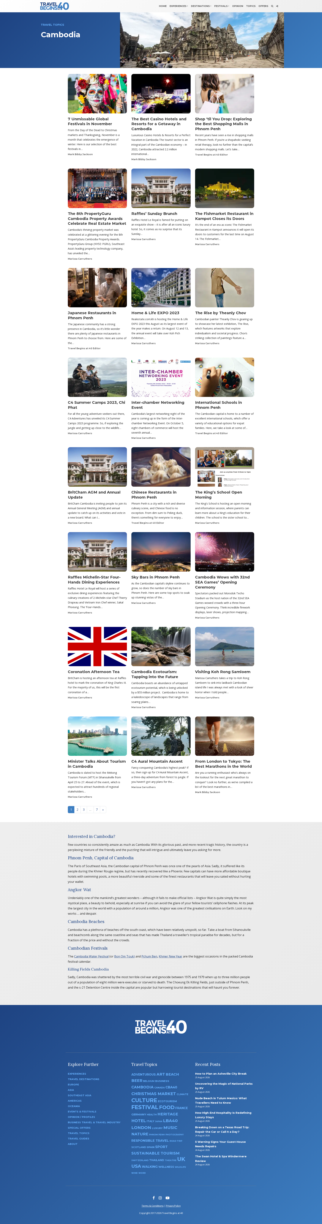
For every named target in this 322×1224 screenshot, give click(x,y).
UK (181, 1159)
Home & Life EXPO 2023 (155, 313)
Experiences (178, 6)
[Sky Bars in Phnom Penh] (160, 553)
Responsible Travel (150, 1140)
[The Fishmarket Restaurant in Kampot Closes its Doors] (224, 189)
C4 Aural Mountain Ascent (157, 761)
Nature (139, 1134)
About (73, 1144)
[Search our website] (272, 6)
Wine (134, 1173)
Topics (250, 6)
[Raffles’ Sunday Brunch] (160, 189)
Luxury (157, 1128)
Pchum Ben (149, 956)
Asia (71, 1090)
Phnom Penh (157, 1134)
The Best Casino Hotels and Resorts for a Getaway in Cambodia (158, 124)
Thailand (156, 1160)
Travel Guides (78, 1138)
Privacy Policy (173, 1205)
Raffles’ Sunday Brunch (154, 213)
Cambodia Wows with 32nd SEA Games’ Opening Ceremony (222, 582)
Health (152, 1114)
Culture (144, 1100)
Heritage (167, 1114)
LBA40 (170, 1120)
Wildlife (180, 1167)
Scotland (138, 1147)
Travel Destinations (83, 1079)
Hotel (138, 1120)
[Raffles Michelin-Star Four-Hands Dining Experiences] (97, 553)
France (181, 1108)
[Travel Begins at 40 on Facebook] (154, 1197)
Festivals (221, 6)
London (141, 1127)
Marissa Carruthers (80, 258)
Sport (161, 1147)
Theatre (170, 1160)
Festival (144, 1107)
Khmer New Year (170, 956)
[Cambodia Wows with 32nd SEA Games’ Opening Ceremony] (224, 553)
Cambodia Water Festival (91, 956)
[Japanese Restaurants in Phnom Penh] (97, 289)
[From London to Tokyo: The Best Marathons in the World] (224, 737)
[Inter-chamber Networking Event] (160, 378)
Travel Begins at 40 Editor (211, 154)
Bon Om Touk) (124, 956)
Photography (174, 1134)
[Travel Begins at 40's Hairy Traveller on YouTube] (167, 1197)
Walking (150, 1166)
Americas (75, 1100)
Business (162, 1080)
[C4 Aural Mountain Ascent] (160, 737)
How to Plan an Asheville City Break (221, 1073)
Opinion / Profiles (81, 1117)
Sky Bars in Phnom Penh (155, 577)
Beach (172, 1074)
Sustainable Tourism (155, 1153)
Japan (158, 1121)
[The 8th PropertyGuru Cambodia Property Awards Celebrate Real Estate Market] (97, 189)
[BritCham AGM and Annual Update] (97, 468)
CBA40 (171, 1087)
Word (142, 1173)
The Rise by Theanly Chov (220, 313)
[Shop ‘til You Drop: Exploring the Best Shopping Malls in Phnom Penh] (224, 95)
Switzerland (140, 1160)
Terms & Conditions (153, 1205)
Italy (150, 1121)
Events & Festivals (82, 1111)
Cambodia (142, 1087)
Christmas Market (153, 1093)
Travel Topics (78, 1133)
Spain (150, 1147)
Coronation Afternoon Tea (94, 672)
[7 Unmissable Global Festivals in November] (97, 95)
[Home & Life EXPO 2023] (160, 289)
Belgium (148, 1081)
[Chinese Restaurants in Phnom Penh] (160, 468)
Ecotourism (167, 1101)
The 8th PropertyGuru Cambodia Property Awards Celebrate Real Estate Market (97, 218)
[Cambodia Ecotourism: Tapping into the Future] (160, 648)
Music (170, 1127)
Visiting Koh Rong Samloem (222, 672)
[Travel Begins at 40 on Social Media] (277, 6)
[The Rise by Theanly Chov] (224, 289)
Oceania (74, 1106)
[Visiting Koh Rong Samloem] (224, 648)
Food (167, 1107)
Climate (182, 1094)
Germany (138, 1114)
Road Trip (176, 1141)
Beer (136, 1080)
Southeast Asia (79, 1095)
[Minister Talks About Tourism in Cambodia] (97, 737)
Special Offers (79, 1127)
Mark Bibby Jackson (80, 154)
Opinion (237, 6)
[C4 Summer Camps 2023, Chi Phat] (97, 378)
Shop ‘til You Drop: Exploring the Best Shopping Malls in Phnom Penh (223, 124)
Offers (263, 6)
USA (136, 1166)
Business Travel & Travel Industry (94, 1122)
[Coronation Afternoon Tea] (97, 648)
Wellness (166, 1166)
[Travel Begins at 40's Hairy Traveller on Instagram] (160, 1197)
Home (163, 6)
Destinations (200, 6)
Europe (73, 1084)
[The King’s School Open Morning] (224, 468)
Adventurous (143, 1074)
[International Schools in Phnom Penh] (224, 378)
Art (161, 1074)
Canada (159, 1087)
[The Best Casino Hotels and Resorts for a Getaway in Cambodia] (160, 95)
